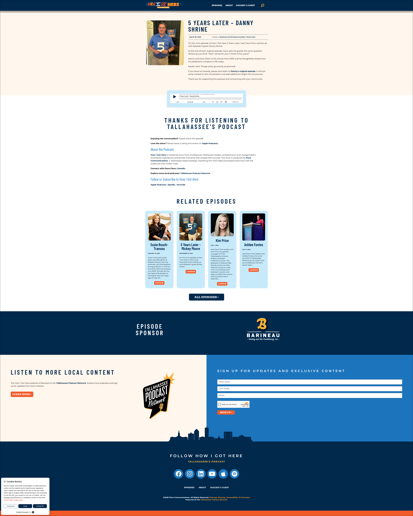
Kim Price (222, 240)
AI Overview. (244, 497)
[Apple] (223, 474)
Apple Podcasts (158, 185)
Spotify (171, 185)
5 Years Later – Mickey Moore (191, 246)
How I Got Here (158, 155)
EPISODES (217, 5)
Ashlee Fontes (253, 244)
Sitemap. (213, 497)
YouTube (181, 185)
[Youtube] (212, 474)
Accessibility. (232, 497)
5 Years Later (250, 37)
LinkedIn (181, 168)
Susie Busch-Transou (159, 246)
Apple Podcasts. (210, 143)
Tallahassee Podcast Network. (71, 383)
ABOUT (229, 5)
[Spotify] (234, 474)
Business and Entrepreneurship (232, 37)
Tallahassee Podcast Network (195, 173)
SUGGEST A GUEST (245, 5)
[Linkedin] (201, 474)
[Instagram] (189, 474)
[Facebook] (178, 474)
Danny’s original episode (243, 71)
